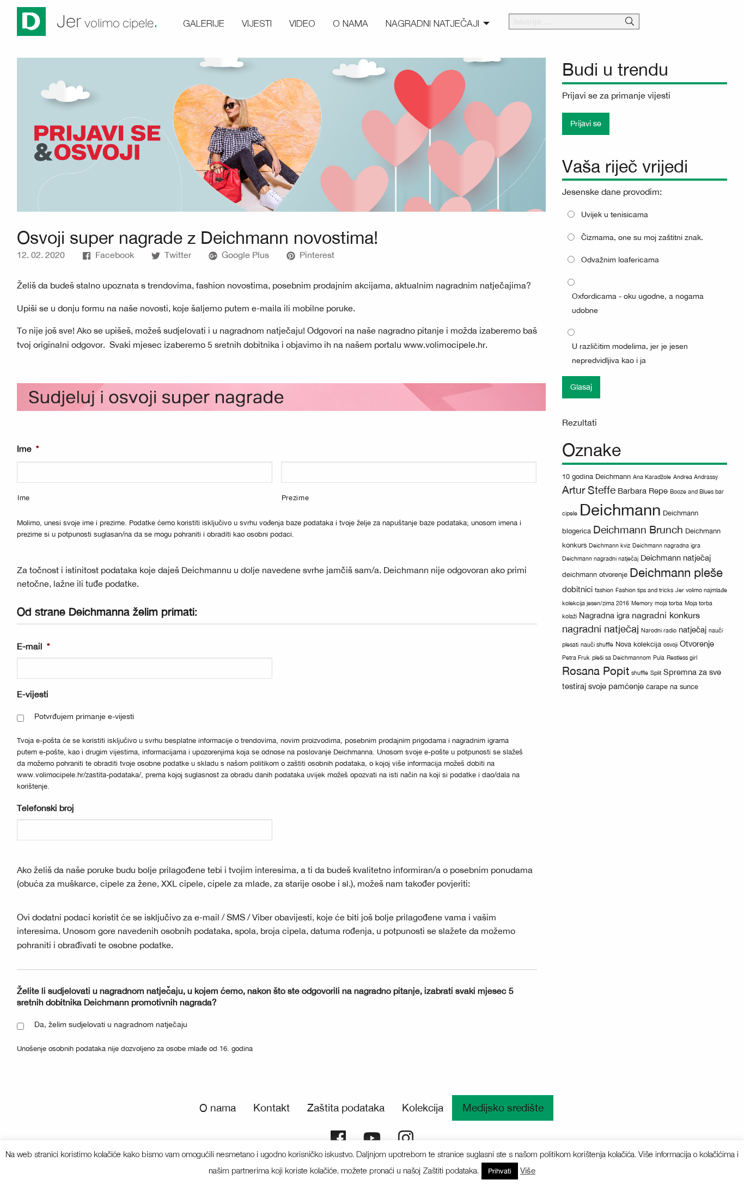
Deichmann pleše (676, 573)
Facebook (114, 255)
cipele (569, 513)
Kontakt (271, 1108)
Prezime (295, 498)
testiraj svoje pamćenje (603, 686)
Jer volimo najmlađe (701, 590)
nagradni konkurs (666, 615)
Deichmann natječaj (676, 557)
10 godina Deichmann (596, 476)
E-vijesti (32, 694)
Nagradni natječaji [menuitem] (432, 23)
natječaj (692, 629)
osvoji (670, 644)
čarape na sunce (672, 687)
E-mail (33, 646)
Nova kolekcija (638, 644)
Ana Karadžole (652, 477)
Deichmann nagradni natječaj (600, 558)
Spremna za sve (692, 672)
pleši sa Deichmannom (621, 657)
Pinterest (317, 255)
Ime (28, 448)
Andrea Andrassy (695, 477)
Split (655, 672)
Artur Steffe (588, 490)
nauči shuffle (597, 644)
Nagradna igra (604, 615)
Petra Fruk (576, 657)
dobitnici (577, 589)
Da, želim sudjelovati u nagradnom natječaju (110, 1024)
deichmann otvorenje (594, 574)
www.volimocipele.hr (444, 344)
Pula (658, 657)
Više (527, 1170)
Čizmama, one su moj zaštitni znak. (642, 237)
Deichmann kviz (609, 545)
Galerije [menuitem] (203, 23)
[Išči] (629, 22)
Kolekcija (422, 1108)
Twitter (177, 255)
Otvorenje (697, 643)
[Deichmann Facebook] (338, 1137)
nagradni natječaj (600, 629)
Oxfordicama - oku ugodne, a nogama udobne (638, 303)
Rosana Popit (595, 671)
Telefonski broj (45, 808)
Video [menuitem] (302, 23)
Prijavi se (585, 123)
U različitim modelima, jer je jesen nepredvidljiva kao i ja (630, 353)
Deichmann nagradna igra (666, 545)
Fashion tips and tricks (644, 590)
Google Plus (245, 255)
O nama (217, 1108)
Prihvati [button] (499, 1171)
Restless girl (682, 657)
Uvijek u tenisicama (614, 214)
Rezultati (579, 422)
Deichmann (620, 509)
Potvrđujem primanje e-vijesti (84, 716)
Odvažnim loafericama (620, 259)
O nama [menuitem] (350, 23)
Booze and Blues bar (697, 491)
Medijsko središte (503, 1108)
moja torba (668, 603)
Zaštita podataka (346, 1108)
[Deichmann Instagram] (405, 1137)
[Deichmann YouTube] (372, 1137)
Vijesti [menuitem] (257, 23)
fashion (604, 590)
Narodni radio (658, 630)
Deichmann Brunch (638, 530)
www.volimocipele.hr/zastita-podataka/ (79, 775)
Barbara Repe (643, 490)
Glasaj (581, 386)
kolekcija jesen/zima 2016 (595, 603)
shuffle (639, 672)
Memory (641, 603)
